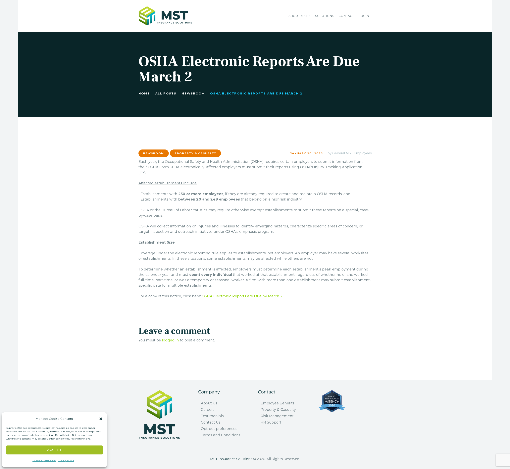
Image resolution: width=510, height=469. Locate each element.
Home (144, 93)
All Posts (165, 93)
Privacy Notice (66, 460)
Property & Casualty (195, 153)
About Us (209, 403)
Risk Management (277, 416)
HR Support (271, 422)
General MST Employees (352, 153)
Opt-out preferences (44, 460)
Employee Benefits (277, 403)
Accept (54, 450)
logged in (170, 340)
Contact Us (211, 422)
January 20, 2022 (306, 153)
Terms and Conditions (220, 435)
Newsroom (193, 93)
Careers (208, 409)
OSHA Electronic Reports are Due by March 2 (242, 296)
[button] (101, 419)
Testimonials (212, 416)
